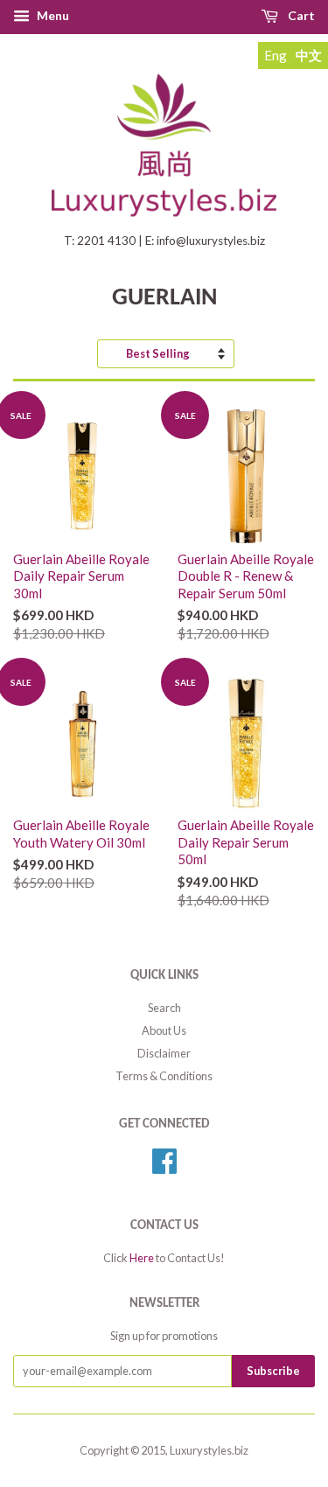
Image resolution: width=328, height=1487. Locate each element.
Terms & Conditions (164, 1076)
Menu (53, 15)
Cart (301, 15)
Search (164, 1008)
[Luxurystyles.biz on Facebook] (164, 1167)
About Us (164, 1030)
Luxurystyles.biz (209, 1450)
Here (141, 1258)
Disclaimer (164, 1053)
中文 (309, 55)
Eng (275, 55)
